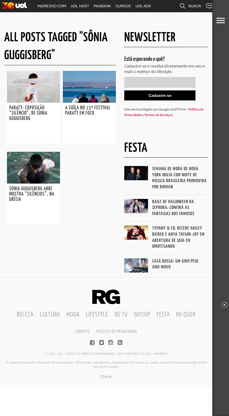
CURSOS (123, 6)
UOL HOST (80, 6)
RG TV (121, 314)
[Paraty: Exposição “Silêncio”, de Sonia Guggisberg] (33, 101)
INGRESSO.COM (51, 6)
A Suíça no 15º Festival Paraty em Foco (88, 110)
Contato (82, 332)
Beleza (25, 314)
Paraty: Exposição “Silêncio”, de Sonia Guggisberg (28, 113)
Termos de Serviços (158, 115)
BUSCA (195, 6)
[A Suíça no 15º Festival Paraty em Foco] (89, 101)
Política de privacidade (116, 332)
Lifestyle (97, 314)
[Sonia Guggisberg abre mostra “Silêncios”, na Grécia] (33, 182)
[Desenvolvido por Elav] (106, 378)
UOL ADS (143, 6)
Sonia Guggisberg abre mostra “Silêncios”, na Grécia (31, 194)
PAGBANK (102, 6)
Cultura (50, 314)
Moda (73, 314)
